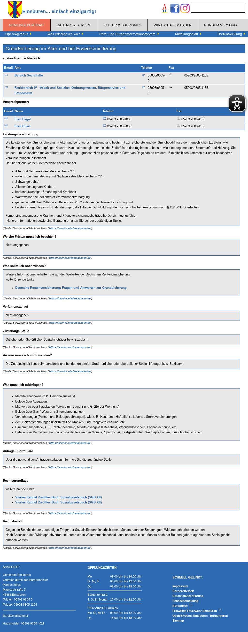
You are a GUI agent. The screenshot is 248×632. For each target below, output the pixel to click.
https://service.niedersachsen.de (70, 228)
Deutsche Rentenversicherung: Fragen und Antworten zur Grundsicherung (71, 287)
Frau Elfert (22, 126)
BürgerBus (180, 606)
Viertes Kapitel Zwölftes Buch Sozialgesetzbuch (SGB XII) (58, 497)
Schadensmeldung (185, 601)
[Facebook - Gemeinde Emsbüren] (175, 9)
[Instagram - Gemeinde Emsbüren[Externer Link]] (185, 9)
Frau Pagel (23, 119)
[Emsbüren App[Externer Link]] (165, 9)
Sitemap (178, 620)
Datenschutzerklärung (187, 596)
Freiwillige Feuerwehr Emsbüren (194, 611)
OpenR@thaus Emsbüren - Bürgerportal (200, 615)
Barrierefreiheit (183, 591)
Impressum (180, 586)
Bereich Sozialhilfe (29, 75)
